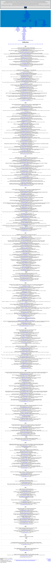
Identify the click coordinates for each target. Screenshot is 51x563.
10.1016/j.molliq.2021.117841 (24, 280)
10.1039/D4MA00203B (25, 140)
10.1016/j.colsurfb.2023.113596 (25, 185)
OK (25, 7)
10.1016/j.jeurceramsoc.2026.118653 (24, 52)
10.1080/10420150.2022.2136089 (25, 216)
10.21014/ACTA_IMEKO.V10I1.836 (24, 286)
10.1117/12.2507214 (24, 360)
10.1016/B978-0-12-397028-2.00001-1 (24, 496)
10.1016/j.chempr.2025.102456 (24, 100)
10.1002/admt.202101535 (25, 202)
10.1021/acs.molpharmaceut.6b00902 (24, 415)
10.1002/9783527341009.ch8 (24, 368)
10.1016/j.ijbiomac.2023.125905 (25, 177)
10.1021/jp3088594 (24, 493)
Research (22, 40)
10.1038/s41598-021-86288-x (24, 237)
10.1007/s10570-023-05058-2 (24, 182)
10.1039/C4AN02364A (25, 454)
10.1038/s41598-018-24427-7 (24, 379)
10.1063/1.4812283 (24, 482)
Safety (32, 40)
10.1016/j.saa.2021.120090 (25, 245)
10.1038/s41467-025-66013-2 (24, 84)
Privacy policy (49, 560)
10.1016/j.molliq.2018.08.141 (24, 393)
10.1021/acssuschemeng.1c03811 (25, 256)
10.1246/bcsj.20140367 (25, 459)
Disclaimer (49, 559)
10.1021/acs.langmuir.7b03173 (24, 412)
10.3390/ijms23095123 (25, 224)
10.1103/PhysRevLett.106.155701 (25, 513)
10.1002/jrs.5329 (25, 398)
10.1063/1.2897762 (24, 544)
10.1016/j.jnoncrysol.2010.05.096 (25, 521)
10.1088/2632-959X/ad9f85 (25, 123)
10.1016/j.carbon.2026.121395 (24, 55)
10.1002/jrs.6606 (25, 115)
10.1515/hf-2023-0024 (24, 165)
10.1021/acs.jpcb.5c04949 (25, 92)
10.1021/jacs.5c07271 (24, 72)
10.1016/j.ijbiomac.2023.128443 (25, 131)
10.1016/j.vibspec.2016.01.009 (24, 432)
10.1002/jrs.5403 (25, 382)
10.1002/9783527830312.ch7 (23, 275)
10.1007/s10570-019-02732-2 (24, 337)
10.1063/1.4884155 (24, 476)
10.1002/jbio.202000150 (25, 294)
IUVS (18, 40)
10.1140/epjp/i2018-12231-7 (24, 374)
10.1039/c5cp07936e (24, 440)
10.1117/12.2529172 (24, 342)
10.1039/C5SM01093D (25, 465)
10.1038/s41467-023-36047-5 (24, 171)
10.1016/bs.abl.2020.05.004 (23, 303)
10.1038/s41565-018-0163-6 (24, 390)
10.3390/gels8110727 (24, 219)
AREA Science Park (10, 559)
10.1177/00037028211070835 (24, 199)
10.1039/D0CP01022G (25, 297)
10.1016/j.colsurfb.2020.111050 (25, 306)
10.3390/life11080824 (24, 253)
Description (25, 40)
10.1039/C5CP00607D (25, 446)
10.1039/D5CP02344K (25, 89)
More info (25, 6)
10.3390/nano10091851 (25, 323)
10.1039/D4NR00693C (25, 128)
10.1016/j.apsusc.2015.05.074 (24, 451)
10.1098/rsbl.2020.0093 (25, 312)
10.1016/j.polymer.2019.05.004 (25, 350)
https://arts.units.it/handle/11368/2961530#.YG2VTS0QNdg (26, 320)
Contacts (20, 40)
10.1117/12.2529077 (24, 334)
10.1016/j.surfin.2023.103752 (24, 145)
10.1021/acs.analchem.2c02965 (25, 191)
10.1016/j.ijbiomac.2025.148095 (25, 75)
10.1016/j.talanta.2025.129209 (24, 63)
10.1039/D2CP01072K (25, 230)
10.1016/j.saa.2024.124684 (25, 134)
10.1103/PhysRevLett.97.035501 (25, 556)
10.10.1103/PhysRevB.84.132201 (25, 518)
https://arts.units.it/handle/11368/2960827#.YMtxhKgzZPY (26, 317)
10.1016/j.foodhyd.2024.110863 (25, 78)
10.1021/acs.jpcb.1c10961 (25, 210)
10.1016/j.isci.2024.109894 (25, 112)
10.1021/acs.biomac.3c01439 (24, 148)
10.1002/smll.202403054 (25, 120)
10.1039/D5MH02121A (25, 60)
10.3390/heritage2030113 (25, 353)
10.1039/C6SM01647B (25, 426)
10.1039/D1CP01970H (25, 261)
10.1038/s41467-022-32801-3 (24, 207)
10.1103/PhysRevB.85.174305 (24, 504)
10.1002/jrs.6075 (25, 264)
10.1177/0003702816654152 (24, 407)
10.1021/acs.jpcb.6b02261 (25, 429)
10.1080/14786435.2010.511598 (25, 510)
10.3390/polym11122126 (25, 365)
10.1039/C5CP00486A (25, 462)
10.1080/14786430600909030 (24, 550)
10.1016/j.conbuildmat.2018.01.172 (25, 401)
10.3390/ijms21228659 (25, 289)
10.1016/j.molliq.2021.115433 (24, 242)
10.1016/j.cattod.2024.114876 (24, 106)
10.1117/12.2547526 (24, 309)
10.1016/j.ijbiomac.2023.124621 (25, 162)
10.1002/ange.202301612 (25, 159)
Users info (27, 40)
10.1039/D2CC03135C (25, 213)
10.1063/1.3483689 (24, 532)
